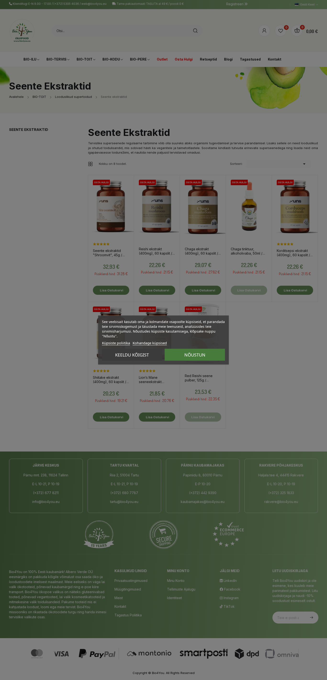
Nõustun (194, 355)
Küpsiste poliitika (116, 342)
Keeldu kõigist (132, 355)
